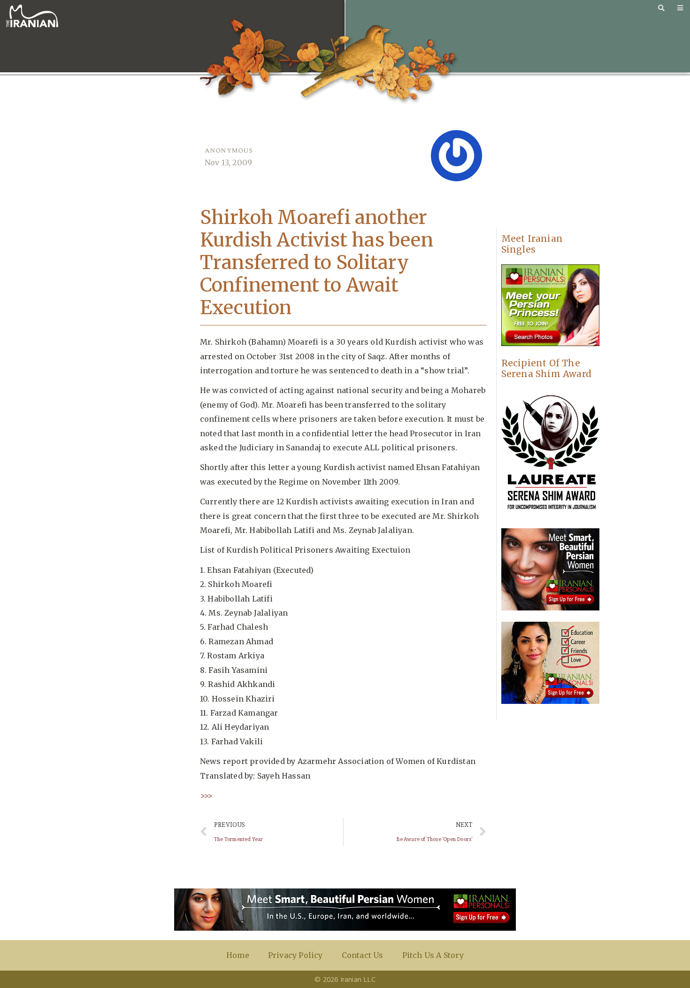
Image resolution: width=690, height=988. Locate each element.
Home (237, 955)
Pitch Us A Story (433, 955)
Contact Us (362, 955)
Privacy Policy (295, 955)
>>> (206, 795)
